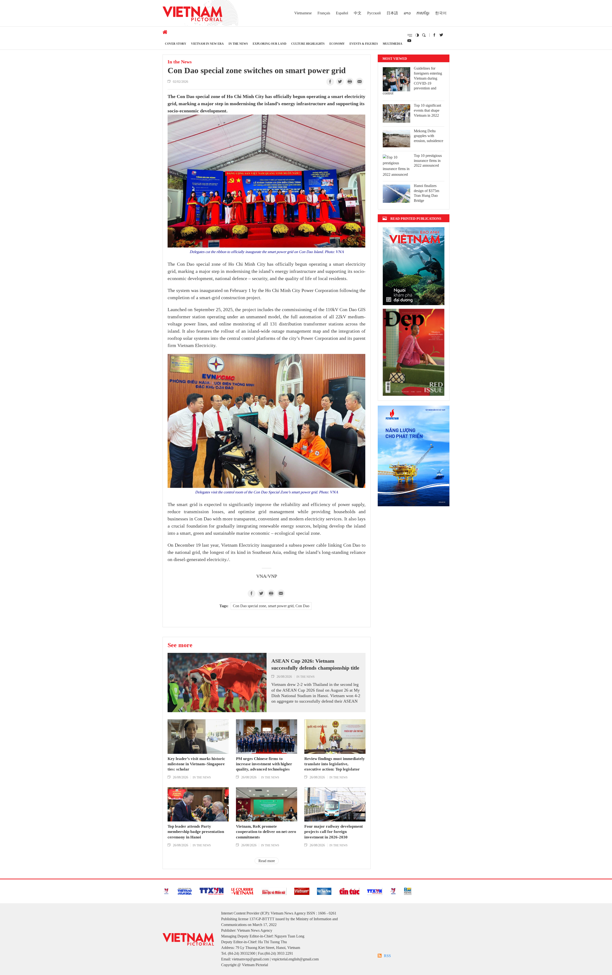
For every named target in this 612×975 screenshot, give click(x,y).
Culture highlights (308, 43)
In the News (238, 43)
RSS (387, 955)
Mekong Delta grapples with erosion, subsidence (428, 136)
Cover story (175, 43)
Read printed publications (415, 218)
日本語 (392, 13)
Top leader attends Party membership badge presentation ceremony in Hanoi (196, 831)
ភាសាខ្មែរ (422, 13)
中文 (357, 13)
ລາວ (407, 13)
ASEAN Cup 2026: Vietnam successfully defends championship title (315, 664)
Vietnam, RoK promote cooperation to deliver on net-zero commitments (266, 831)
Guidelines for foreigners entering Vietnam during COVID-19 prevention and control (412, 80)
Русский (374, 13)
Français (323, 13)
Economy (337, 43)
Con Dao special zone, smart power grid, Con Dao (271, 606)
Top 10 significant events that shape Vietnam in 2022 (427, 110)
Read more (266, 861)
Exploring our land (269, 43)
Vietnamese (303, 13)
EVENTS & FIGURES (364, 43)
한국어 (441, 13)
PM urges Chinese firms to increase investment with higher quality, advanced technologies (264, 763)
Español (342, 13)
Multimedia (392, 43)
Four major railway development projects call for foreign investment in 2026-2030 (333, 831)
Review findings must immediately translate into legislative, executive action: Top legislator (334, 763)
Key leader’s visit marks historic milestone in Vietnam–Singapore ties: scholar (196, 763)
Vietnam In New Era (207, 43)
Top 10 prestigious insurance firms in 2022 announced (428, 160)
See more (180, 645)
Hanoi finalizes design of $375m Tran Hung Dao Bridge (426, 193)
